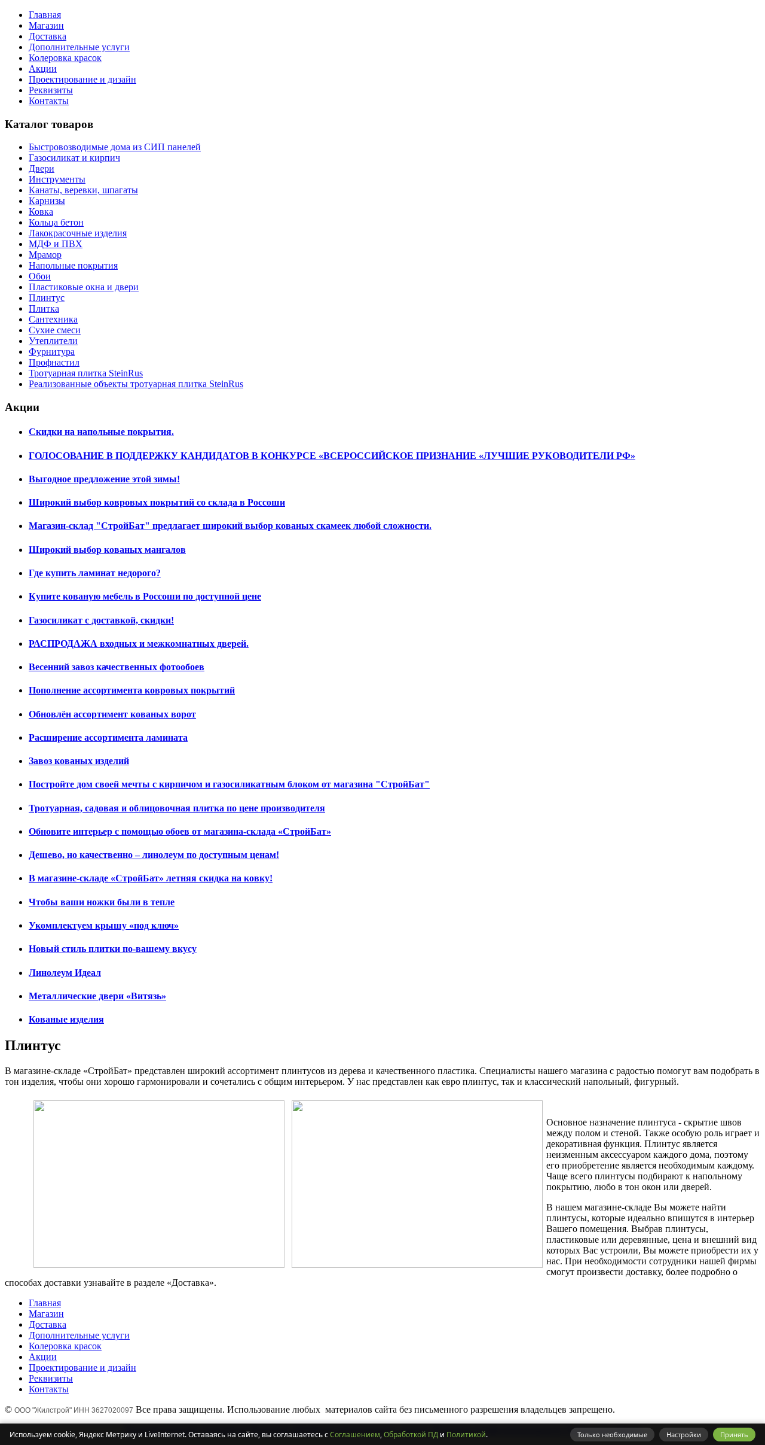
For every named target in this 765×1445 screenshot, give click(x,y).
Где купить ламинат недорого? (95, 573)
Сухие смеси (55, 330)
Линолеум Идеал (65, 973)
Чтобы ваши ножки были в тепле (102, 902)
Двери (41, 168)
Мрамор (45, 255)
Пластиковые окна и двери (84, 287)
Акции (43, 68)
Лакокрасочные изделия (78, 233)
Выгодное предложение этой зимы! (104, 479)
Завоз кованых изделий (79, 761)
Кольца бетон (56, 222)
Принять (734, 1434)
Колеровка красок (65, 58)
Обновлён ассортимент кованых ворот (112, 714)
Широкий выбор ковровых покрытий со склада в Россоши (157, 502)
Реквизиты (51, 90)
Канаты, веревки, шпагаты (83, 190)
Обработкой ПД (411, 1434)
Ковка (41, 211)
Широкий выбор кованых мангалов (107, 549)
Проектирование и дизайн (82, 79)
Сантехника (53, 319)
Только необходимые (612, 1434)
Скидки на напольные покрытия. (101, 432)
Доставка (47, 36)
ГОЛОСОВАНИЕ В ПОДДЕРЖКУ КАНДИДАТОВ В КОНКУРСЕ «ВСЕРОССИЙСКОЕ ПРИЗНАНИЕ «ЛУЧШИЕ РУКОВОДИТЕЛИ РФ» (332, 456)
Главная (45, 15)
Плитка (44, 308)
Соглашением (355, 1434)
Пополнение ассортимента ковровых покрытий (132, 690)
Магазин (46, 25)
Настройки (683, 1434)
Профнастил (54, 362)
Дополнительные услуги (79, 47)
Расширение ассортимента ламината (108, 737)
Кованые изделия (66, 1019)
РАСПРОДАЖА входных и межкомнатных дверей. (139, 643)
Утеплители (53, 341)
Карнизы (47, 201)
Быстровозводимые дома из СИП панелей (115, 147)
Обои (40, 276)
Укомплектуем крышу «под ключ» (104, 925)
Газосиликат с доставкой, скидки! (101, 620)
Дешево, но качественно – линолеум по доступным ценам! (154, 855)
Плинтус (47, 298)
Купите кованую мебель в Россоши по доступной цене (145, 596)
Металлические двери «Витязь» (97, 996)
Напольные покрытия (73, 265)
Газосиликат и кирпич (74, 158)
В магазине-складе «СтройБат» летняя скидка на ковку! (151, 878)
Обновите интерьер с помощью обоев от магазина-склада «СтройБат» (180, 831)
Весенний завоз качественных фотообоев (116, 667)
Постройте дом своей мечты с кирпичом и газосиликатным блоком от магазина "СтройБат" (229, 784)
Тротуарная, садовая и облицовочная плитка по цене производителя (177, 808)
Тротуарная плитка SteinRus (86, 373)
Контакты (49, 101)
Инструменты (57, 179)
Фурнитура (52, 351)
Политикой (466, 1434)
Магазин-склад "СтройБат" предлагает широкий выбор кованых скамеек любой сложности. (230, 526)
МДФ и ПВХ (55, 244)
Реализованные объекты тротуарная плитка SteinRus (136, 384)
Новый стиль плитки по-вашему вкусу (113, 949)
